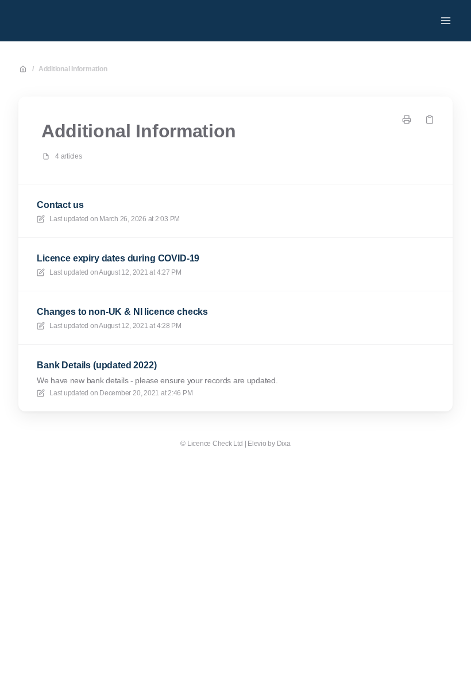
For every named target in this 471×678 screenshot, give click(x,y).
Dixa (284, 444)
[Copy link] (429, 119)
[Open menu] (446, 20)
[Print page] (406, 119)
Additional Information (72, 69)
